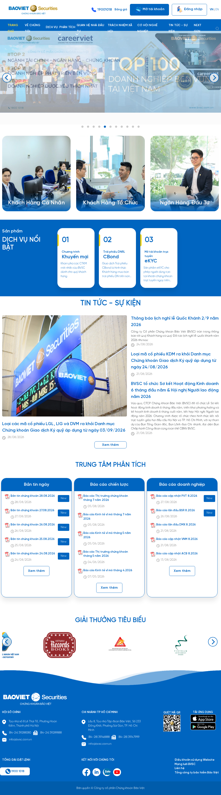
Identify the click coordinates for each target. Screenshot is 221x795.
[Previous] (7, 77)
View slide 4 (99, 127)
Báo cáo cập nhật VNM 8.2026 (177, 539)
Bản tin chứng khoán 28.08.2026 (33, 496)
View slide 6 (110, 127)
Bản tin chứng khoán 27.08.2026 (33, 510)
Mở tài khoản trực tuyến (157, 254)
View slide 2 (88, 127)
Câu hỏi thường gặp (178, 194)
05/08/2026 (96, 506)
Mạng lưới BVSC (185, 764)
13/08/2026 (169, 560)
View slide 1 (82, 127)
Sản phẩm (12, 231)
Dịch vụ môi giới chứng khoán (32, 190)
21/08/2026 (144, 374)
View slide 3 (94, 127)
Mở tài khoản (153, 9)
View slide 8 (122, 127)
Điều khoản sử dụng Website (195, 760)
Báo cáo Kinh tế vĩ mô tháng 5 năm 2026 (107, 535)
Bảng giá (121, 9)
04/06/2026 (96, 562)
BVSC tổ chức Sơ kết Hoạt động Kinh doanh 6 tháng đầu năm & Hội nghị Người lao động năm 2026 (175, 390)
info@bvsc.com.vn (20, 739)
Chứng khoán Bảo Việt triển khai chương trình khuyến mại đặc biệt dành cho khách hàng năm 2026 (75, 287)
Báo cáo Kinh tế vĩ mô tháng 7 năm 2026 (107, 516)
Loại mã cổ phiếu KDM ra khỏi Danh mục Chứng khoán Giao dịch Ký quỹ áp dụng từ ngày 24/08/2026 (173, 360)
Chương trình (71, 252)
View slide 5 (105, 127)
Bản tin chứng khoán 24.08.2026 (33, 553)
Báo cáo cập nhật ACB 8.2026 (177, 553)
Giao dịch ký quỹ (24, 198)
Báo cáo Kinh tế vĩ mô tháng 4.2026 (107, 570)
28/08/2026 (16, 437)
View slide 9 (127, 127)
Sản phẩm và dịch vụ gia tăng (108, 190)
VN (211, 9)
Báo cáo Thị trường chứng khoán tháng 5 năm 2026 (105, 554)
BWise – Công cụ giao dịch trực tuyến (38, 186)
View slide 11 (138, 127)
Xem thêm (117, 287)
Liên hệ (170, 198)
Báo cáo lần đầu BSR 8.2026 (175, 510)
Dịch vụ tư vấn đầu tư (102, 194)
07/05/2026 (96, 576)
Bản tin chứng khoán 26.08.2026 (33, 524)
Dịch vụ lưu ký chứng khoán (31, 194)
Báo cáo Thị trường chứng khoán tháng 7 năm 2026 (105, 498)
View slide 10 (133, 127)
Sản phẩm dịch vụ (177, 186)
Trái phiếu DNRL (114, 252)
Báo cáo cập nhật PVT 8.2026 (176, 496)
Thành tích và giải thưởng (182, 190)
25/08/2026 (23, 545)
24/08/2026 (144, 344)
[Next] (214, 77)
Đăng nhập (192, 9)
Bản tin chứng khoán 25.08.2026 (33, 539)
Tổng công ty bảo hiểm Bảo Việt (197, 772)
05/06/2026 (96, 543)
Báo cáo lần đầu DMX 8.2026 (176, 524)
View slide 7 (116, 127)
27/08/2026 (23, 516)
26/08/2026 (23, 531)
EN (217, 9)
